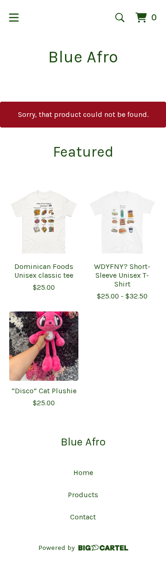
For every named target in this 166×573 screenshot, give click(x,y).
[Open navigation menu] (14, 17)
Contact (83, 516)
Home (83, 472)
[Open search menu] (120, 17)
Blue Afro (83, 57)
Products (83, 494)
